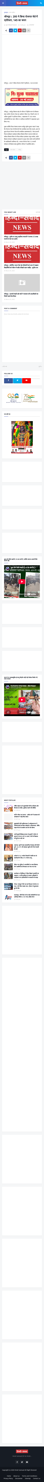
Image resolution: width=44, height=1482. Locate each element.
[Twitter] (15, 30)
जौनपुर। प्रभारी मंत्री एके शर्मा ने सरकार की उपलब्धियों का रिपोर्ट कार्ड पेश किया (21, 295)
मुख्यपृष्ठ (6, 12)
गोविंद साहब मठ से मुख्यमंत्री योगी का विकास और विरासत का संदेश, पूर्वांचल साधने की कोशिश (26, 807)
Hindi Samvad (19, 1470)
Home (9, 1476)
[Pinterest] (20, 30)
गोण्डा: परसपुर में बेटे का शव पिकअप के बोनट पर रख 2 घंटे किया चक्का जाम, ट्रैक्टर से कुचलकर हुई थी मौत (26, 886)
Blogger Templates (21, 1472)
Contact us (36, 1478)
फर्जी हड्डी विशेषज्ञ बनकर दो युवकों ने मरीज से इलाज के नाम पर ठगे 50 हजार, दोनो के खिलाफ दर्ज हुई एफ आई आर (26, 836)
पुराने (40, 366)
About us (16, 1476)
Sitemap (28, 1478)
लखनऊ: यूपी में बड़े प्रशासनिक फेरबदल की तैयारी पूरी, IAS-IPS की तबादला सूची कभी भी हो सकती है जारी (26, 847)
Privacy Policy (8, 1478)
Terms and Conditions (29, 1476)
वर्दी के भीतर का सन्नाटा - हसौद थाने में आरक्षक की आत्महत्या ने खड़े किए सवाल (26, 816)
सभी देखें (38, 212)
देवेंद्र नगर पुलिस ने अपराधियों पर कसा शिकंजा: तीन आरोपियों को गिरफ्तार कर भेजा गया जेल (26, 866)
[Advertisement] (22, 59)
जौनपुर (19, 149)
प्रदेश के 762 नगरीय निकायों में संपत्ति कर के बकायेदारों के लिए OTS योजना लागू (25, 857)
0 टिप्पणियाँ (31, 25)
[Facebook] (11, 30)
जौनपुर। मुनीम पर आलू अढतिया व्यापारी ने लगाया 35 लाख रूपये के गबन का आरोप (21, 237)
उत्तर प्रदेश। (12, 12)
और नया (5, 366)
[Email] (24, 30)
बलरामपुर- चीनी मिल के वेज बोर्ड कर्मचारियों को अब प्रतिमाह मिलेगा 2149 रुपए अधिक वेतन (27, 896)
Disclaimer (19, 1478)
